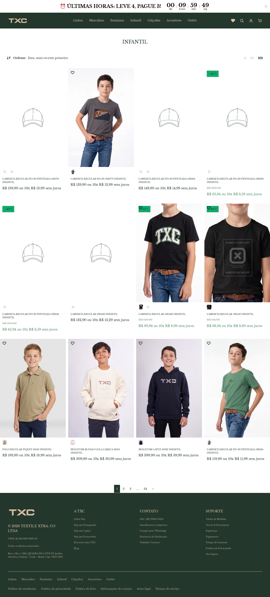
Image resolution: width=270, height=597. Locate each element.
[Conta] (251, 21)
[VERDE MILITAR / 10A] (4, 307)
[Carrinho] (259, 21)
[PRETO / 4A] (148, 171)
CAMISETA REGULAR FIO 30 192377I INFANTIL (98, 178)
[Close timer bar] (266, 6)
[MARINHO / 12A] (141, 442)
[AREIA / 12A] (73, 442)
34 (145, 489)
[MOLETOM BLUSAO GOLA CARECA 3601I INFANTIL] (101, 388)
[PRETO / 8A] (209, 307)
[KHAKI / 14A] (73, 307)
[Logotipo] (18, 21)
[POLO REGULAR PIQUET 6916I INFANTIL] (33, 388)
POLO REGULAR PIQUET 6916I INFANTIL (27, 449)
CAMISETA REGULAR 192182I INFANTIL (94, 314)
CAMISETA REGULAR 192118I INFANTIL (230, 314)
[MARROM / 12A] (209, 171)
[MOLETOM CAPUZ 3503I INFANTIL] (169, 388)
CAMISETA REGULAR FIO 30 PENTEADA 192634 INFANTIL (235, 451)
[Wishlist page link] (233, 21)
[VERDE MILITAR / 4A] (141, 171)
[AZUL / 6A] (148, 307)
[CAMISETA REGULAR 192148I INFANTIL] (169, 253)
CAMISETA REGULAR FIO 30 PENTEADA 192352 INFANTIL (30, 316)
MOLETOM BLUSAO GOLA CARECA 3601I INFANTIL (95, 451)
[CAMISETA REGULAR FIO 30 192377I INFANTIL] (101, 117)
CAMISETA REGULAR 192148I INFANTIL (162, 314)
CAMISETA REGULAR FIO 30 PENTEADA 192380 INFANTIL (235, 180)
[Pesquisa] (241, 21)
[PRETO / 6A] (141, 307)
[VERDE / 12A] (209, 442)
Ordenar (40, 58)
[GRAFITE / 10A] (73, 171)
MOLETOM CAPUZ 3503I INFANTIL (160, 449)
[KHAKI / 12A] (4, 442)
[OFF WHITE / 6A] (11, 171)
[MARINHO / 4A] (4, 171)
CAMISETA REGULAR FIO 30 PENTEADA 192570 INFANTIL (30, 180)
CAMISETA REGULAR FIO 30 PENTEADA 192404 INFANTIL (167, 180)
